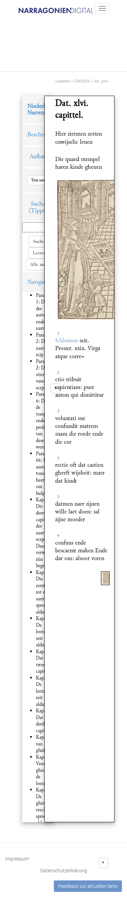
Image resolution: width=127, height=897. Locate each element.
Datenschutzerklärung (63, 870)
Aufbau (37, 156)
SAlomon (66, 340)
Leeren (39, 253)
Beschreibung (43, 134)
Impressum (17, 858)
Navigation (40, 282)
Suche (38, 204)
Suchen (39, 241)
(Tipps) (38, 210)
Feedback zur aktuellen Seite (88, 886)
